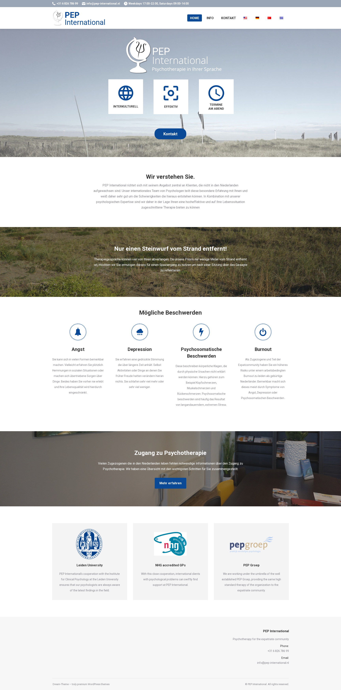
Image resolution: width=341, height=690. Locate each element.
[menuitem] (194, 18)
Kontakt (170, 134)
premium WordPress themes (93, 684)
